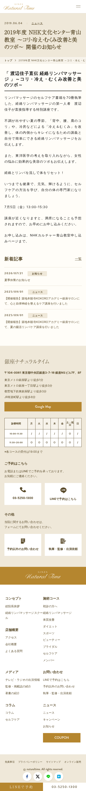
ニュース (37, 23)
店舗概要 (12, 630)
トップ (8, 60)
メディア (12, 672)
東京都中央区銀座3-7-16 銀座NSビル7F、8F (51, 372)
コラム (10, 705)
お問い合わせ (53, 672)
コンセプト (13, 598)
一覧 (78, 259)
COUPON (61, 737)
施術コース (51, 598)
